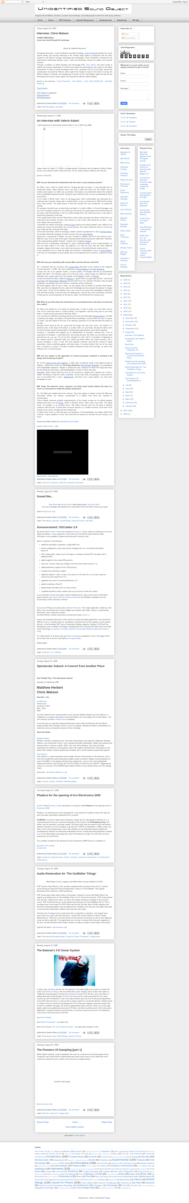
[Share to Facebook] (95, 103)
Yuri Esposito (124, 1188)
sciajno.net (41, 848)
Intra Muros (74, 1169)
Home (40, 20)
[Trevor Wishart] (123, 266)
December (129, 318)
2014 (125, 294)
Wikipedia (47, 175)
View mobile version (74, 1127)
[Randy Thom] (126, 248)
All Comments (129, 38)
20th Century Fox (41, 1151)
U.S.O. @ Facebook (128, 126)
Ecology (135, 1157)
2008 (125, 315)
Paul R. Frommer (52, 1176)
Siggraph (111, 1179)
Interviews (59, 107)
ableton (57, 1151)
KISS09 (142, 1169)
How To (95, 1166)
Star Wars (89, 521)
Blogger (107, 1198)
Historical (71, 483)
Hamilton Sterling (51, 992)
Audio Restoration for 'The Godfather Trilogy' (66, 873)
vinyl (101, 1188)
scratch (94, 1179)
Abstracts (66, 1151)
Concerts (45, 781)
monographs (54, 1174)
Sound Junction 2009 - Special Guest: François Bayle (146, 252)
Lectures (48, 1171)
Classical (45, 483)
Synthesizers (83, 1185)
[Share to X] (93, 103)
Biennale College (97, 1154)
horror (88, 1166)
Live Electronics (104, 857)
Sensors (102, 1180)
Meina (76, 125)
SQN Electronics (43, 98)
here (104, 841)
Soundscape (111, 1183)
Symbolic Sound (45, 1185)
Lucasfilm (106, 1171)
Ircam (120, 1169)
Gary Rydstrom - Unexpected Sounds (146, 229)
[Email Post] (84, 103)
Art (60, 1154)
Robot (72, 1179)
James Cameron (131, 1169)
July (127, 385)
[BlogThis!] (91, 103)
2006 (125, 414)
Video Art (74, 1188)
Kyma (54, 1036)
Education (63, 483)
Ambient (132, 1151)
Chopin (72, 225)
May (127, 392)
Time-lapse (134, 1185)
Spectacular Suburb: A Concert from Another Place (71, 666)
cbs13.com (50, 511)
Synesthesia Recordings (63, 1185)
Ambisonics (142, 1151)
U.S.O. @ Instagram (128, 117)
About (51, 20)
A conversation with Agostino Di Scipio (146, 195)
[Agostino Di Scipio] (125, 153)
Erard (73, 199)
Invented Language (86, 1169)
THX (124, 1185)
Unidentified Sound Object (69, 422)
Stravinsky (41, 372)
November (129, 321)
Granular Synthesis (147, 1163)
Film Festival (53, 1163)
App (53, 1154)
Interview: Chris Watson (53, 33)
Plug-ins (98, 1176)
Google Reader (75, 638)
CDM (98, 636)
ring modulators (61, 1179)
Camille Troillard (55, 532)
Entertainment (58, 1160)
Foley (105, 1163)
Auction (67, 1154)
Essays (84, 1160)
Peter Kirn (70, 636)
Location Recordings (91, 1171)
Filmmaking (46, 521)
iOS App (135, 20)
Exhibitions (104, 1160)
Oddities (132, 1174)
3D (51, 1151)
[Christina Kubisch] (124, 174)
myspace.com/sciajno (45, 846)
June (127, 388)
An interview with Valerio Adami (58, 120)
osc (52, 652)
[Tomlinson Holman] (124, 259)
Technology (112, 1185)
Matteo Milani (118, 1171)
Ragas (60, 403)
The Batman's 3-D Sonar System (58, 950)
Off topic (143, 1174)
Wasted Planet (108, 1188)
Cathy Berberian (98, 269)
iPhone (102, 1169)
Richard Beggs (48, 1179)
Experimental (120, 1159)
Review (37, 1179)
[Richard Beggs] (123, 253)
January (129, 406)
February (129, 403)
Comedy (149, 1154)
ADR (87, 1151)
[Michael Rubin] (123, 219)
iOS (95, 1169)
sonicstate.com (46, 1104)
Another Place (61, 719)
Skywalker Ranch (123, 1180)
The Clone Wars (93, 504)
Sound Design (65, 521)
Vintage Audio (95, 937)
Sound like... (45, 496)
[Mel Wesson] (126, 214)
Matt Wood (53, 504)
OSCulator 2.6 (77, 532)
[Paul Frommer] (124, 236)
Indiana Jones (147, 1166)
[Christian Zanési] (124, 168)
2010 (125, 308)
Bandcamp (122, 20)
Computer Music (76, 1157)
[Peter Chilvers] (124, 242)
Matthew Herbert (43, 738)
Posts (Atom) (80, 1135)
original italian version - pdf (47, 426)
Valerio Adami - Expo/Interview (47, 476)
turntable (149, 1185)
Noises (121, 1174)
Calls (123, 1154)
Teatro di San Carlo (53, 363)
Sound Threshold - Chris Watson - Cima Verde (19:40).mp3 (80, 81)
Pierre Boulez (54, 281)
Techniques (84, 937)
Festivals (59, 781)
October (129, 325)
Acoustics (78, 1151)
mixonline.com (60, 927)
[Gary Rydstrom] (124, 191)
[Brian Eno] (124, 163)
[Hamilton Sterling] (124, 198)
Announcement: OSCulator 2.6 (57, 527)
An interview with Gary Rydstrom (145, 203)
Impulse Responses (85, 20)
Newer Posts (43, 1122)
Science (86, 1179)
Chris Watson (91, 65)
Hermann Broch (99, 316)
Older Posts (107, 1122)
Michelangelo (69, 377)
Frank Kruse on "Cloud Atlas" (145, 220)
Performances (42, 860)
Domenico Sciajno (55, 806)
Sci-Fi (79, 1179)
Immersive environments (87, 857)
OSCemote (77, 608)
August (128, 332)
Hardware (63, 1166)
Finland (88, 241)
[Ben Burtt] (124, 158)
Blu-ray (107, 1154)
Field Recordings (48, 107)
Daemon (70, 279)
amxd (150, 1151)
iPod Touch (112, 1169)
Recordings (147, 1176)
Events (52, 781)
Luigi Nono (41, 281)
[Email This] (88, 103)
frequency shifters (118, 1163)
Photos (79, 1176)
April (127, 395)
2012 (125, 301)
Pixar (88, 1176)
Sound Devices (43, 95)
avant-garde (76, 1154)
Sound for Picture (78, 521)
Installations (40, 1169)
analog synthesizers (42, 1154)
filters (99, 1163)
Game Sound (132, 1163)
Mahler (80, 276)
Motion (63, 1174)
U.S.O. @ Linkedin (128, 122)
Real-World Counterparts (46, 1022)
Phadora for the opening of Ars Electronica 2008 (68, 795)
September (130, 328)
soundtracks (124, 1183)
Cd (130, 1154)
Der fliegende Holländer (90, 365)
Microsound (142, 1171)
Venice (67, 1188)
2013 (125, 297)
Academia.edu (105, 20)
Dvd (127, 1157)
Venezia (60, 1188)
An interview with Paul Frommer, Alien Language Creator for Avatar (146, 183)
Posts (126, 34)
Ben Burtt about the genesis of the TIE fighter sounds (145, 156)
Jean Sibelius (88, 234)
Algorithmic (106, 1151)
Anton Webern (106, 250)
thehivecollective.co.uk (57, 772)
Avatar (86, 1154)
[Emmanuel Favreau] (125, 185)
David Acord (65, 504)
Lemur (84, 615)
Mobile (45, 1174)
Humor (103, 1166)
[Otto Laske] (125, 231)
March (128, 399)
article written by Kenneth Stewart (65, 597)
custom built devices (118, 1157)
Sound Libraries (87, 1183)
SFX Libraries (65, 20)
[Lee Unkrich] (125, 209)
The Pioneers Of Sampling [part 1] (59, 1049)
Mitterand (63, 281)
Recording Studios (58, 937)
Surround (150, 1183)
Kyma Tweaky (45, 1017)
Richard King (67, 996)
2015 (125, 290)
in (138, 1166)
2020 (125, 280)
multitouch (46, 652)
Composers (54, 483)
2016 (125, 287)
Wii (116, 1188)
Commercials (39, 1157)
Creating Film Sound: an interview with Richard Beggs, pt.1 (145, 169)
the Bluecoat (41, 701)
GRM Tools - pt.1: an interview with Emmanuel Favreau (145, 240)
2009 (125, 311)
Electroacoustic (57, 857)
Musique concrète (94, 1174)
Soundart (100, 1183)
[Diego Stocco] (126, 180)
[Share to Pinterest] (98, 103)
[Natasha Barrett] (124, 225)
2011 (125, 304)
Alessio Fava (95, 1151)
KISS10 (149, 1169)
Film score (65, 1163)
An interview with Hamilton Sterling (145, 212)
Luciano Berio (73, 267)
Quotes (106, 1176)
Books (115, 1154)
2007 (125, 411)
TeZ (84, 820)
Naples (64, 363)
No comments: (74, 103)
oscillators (40, 1176)
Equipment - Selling (74, 1160)
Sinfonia (95, 276)
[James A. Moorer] (124, 204)
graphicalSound (43, 1166)
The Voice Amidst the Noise (62, 1027)
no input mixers (111, 1174)
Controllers (105, 1157)
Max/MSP (130, 1171)
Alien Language (120, 1151)
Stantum (46, 622)
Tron (142, 1185)
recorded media (116, 1176)
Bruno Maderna (83, 269)
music (81, 1174)
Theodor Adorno (106, 232)
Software (57, 652)
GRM (52, 1166)
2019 (125, 283)
